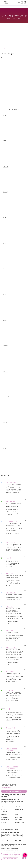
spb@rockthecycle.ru (18, 787)
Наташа (11, 15)
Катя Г (24, 17)
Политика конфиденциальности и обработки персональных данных (13, 844)
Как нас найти (19, 809)
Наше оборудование (7, 829)
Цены (16, 814)
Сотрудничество (19, 822)
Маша (14, 18)
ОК (22, 857)
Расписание (4, 814)
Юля (3, 15)
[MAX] (20, 840)
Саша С (19, 17)
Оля (6, 15)
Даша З (17, 15)
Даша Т (8, 17)
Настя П (9, 18)
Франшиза (4, 822)
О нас (2, 806)
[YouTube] (15, 840)
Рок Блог (3, 826)
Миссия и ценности (20, 826)
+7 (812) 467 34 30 (6, 787)
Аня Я (21, 15)
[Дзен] (11, 840)
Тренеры (17, 829)
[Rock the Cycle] (14, 785)
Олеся (13, 17)
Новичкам (17, 806)
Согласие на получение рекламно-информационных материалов (10, 849)
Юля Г (19, 18)
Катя (3, 17)
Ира (25, 15)
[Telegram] (7, 840)
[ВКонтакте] (2, 840)
